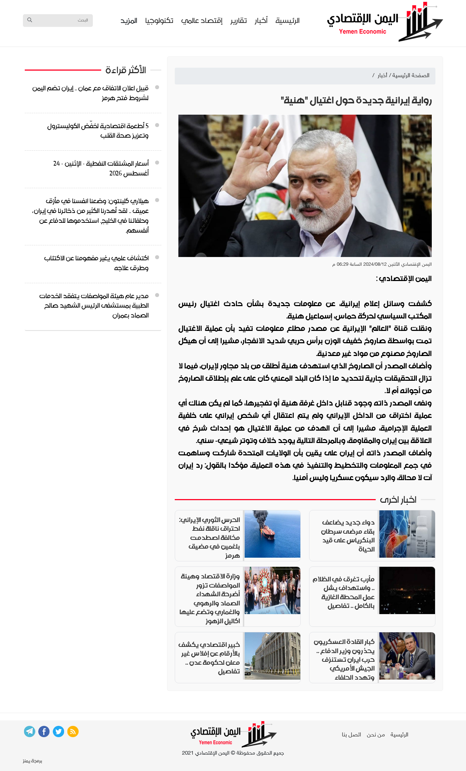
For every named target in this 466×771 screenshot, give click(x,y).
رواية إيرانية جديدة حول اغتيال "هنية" (356, 100)
